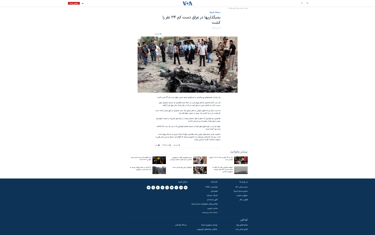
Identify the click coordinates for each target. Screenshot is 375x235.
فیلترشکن (214, 191)
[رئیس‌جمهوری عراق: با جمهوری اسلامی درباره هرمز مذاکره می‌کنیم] (200, 160)
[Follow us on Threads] (162, 187)
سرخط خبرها (215, 12)
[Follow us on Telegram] (181, 187)
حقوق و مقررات (242, 195)
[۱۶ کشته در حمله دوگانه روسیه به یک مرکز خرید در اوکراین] (159, 170)
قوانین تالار (244, 199)
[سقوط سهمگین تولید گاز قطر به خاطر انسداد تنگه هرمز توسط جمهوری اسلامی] (241, 170)
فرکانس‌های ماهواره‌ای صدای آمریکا (205, 204)
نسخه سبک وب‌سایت (210, 212)
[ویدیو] (83, 3)
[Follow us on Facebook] (186, 187)
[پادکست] (153, 187)
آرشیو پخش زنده (241, 229)
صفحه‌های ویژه (242, 225)
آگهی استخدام (212, 199)
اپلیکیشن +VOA (212, 187)
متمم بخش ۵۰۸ (241, 187)
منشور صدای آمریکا (241, 191)
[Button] (158, 34)
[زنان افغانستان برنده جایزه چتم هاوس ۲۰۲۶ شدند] (159, 160)
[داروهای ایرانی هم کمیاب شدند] (200, 170)
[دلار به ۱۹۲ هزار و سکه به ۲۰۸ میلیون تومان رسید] (241, 160)
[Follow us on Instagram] (167, 187)
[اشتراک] (148, 187)
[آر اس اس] (158, 187)
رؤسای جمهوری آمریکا (209, 225)
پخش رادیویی (212, 208)
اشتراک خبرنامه (212, 195)
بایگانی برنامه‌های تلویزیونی (207, 229)
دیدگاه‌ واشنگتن (181, 225)
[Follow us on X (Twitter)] (176, 187)
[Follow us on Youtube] (172, 187)
